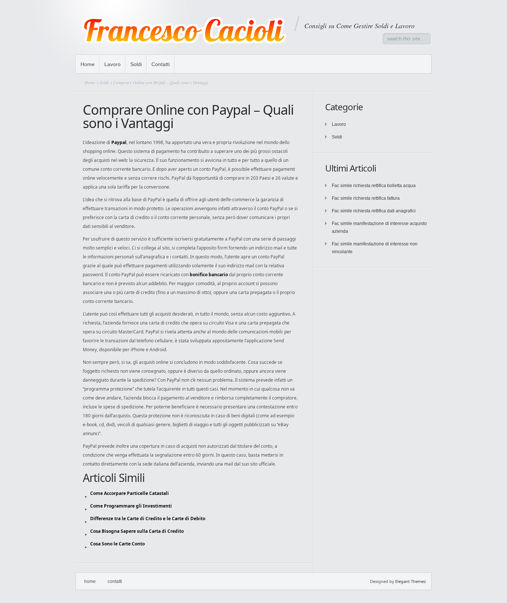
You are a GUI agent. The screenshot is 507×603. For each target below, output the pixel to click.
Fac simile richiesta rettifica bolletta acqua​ (374, 185)
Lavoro (112, 64)
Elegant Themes (410, 581)
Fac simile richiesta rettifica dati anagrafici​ (374, 211)
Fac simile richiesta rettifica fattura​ (366, 198)
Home (88, 64)
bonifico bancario (209, 274)
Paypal (119, 142)
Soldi (136, 64)
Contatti (160, 64)
